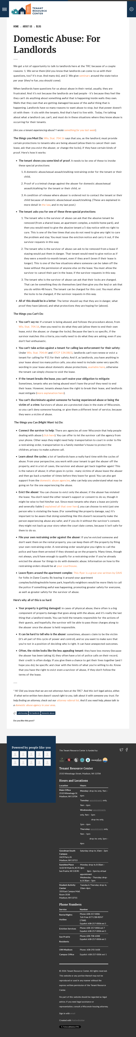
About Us (27, 26)
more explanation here (50, 393)
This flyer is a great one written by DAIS (97, 572)
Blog (38, 26)
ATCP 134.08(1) (63, 352)
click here (49, 435)
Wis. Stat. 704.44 (37, 352)
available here (96, 367)
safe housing (22, 713)
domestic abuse (48, 713)
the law (45, 204)
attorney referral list (68, 700)
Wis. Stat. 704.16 (54, 138)
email (72, 1013)
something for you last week (79, 130)
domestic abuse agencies (55, 480)
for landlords (35, 713)
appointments (96, 800)
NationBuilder (78, 1020)
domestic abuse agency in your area (35, 705)
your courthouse (67, 565)
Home (16, 26)
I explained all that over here (61, 506)
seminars (85, 75)
